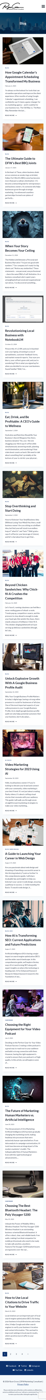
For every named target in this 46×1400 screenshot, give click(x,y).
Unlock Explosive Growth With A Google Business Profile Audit (22, 683)
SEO (11, 931)
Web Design (14, 849)
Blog (7, 68)
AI (6, 760)
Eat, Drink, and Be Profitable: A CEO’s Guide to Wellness (22, 421)
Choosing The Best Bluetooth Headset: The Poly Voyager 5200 (21, 1210)
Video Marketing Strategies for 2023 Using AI (22, 769)
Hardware (9, 1020)
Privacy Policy (23, 1384)
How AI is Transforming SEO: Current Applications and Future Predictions (23, 940)
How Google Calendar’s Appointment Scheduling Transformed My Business (22, 77)
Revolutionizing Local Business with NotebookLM (19, 335)
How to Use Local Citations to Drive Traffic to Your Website (22, 1302)
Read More (11, 115)
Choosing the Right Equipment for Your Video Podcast (22, 1029)
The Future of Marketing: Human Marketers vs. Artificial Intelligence (22, 1115)
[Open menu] (43, 6)
